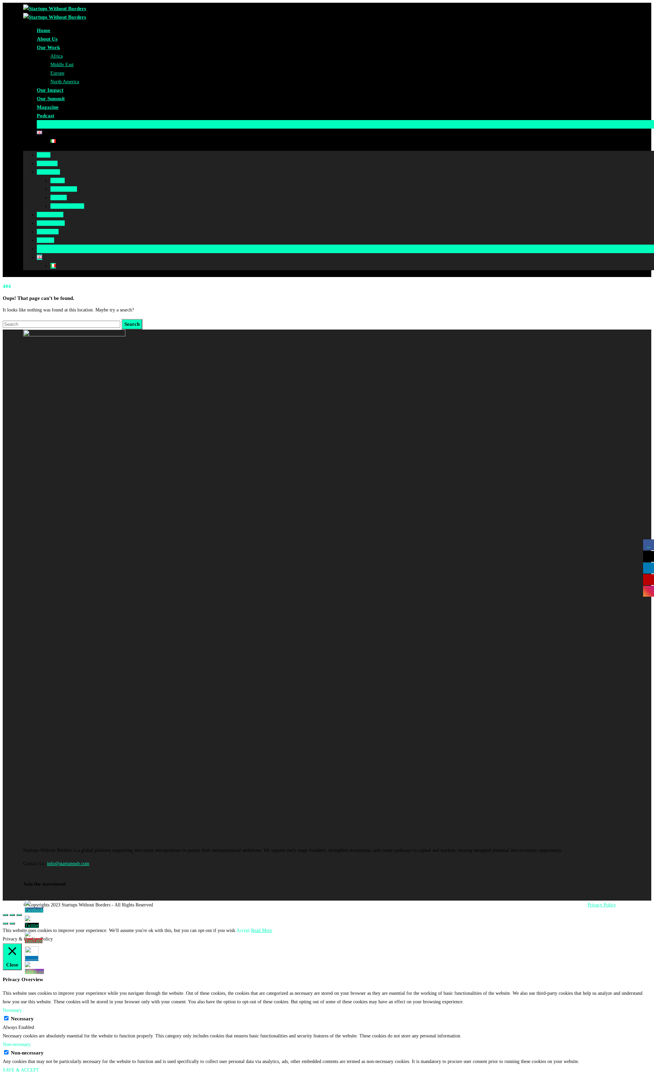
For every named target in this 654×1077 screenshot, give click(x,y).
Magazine (48, 107)
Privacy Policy (602, 904)
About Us (47, 39)
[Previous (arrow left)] (5, 923)
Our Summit (51, 98)
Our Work (48, 47)
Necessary (22, 1018)
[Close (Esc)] (5, 915)
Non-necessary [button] (17, 1044)
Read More (261, 930)
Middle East (62, 64)
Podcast (45, 115)
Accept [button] (243, 930)
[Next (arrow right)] (12, 923)
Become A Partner (57, 124)
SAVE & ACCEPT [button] (21, 1070)
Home (43, 30)
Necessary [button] (12, 1010)
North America (64, 81)
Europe (57, 73)
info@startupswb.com (68, 863)
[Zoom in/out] (19, 915)
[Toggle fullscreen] (12, 915)
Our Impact (50, 90)
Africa (56, 56)
